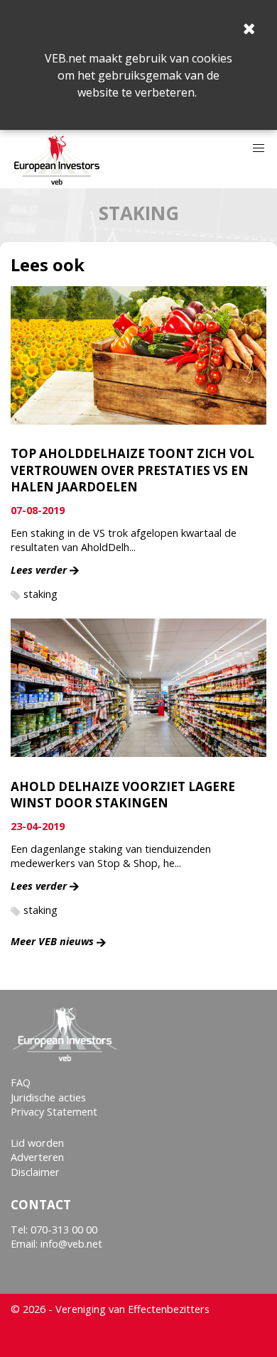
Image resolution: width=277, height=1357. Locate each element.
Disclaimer (35, 1172)
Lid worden (37, 1143)
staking (40, 594)
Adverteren (37, 1157)
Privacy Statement (54, 1111)
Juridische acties (48, 1097)
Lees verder (39, 570)
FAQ (21, 1082)
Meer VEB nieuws (52, 941)
